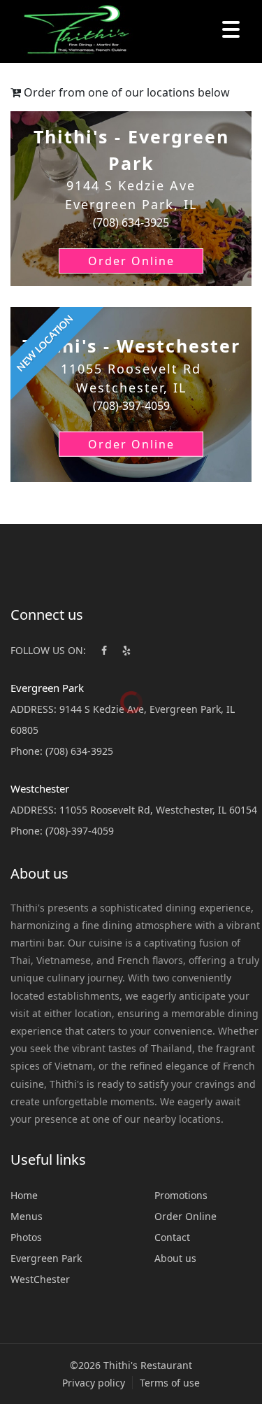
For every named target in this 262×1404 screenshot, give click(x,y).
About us (175, 1258)
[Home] (70, 31)
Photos (26, 1237)
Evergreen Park (46, 1258)
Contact (172, 1237)
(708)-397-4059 (79, 830)
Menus (26, 1216)
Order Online (185, 1216)
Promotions (181, 1195)
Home (24, 1195)
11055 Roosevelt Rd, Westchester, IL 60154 (158, 809)
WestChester (40, 1279)
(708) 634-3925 (79, 751)
